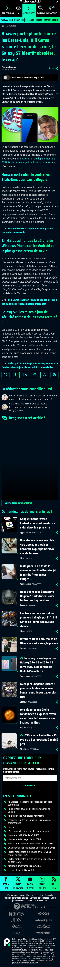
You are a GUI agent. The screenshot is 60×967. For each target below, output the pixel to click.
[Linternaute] (43, 920)
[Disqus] (30, 461)
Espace (23, 727)
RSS (54, 886)
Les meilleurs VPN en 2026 (21, 870)
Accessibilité (18, 901)
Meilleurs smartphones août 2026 (24, 865)
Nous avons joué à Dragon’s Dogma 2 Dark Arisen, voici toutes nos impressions (37, 596)
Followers (18, 886)
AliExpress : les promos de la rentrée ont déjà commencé (30, 803)
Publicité (7, 898)
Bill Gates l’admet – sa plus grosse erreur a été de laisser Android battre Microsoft (29, 302)
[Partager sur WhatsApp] (44, 375)
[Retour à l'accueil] (30, 1)
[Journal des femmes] (16, 914)
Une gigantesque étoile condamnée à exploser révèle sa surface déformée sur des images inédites (38, 716)
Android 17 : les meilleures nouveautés (27, 815)
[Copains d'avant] (43, 926)
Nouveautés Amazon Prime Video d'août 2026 (30, 843)
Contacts (49, 895)
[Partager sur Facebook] (15, 375)
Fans (6, 886)
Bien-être (51, 13)
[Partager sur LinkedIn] (25, 375)
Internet (47, 20)
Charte (53, 898)
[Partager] (56, 68)
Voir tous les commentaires (18, 503)
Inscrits (42, 886)
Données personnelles (39, 898)
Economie (29, 20)
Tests (22, 605)
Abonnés (30, 886)
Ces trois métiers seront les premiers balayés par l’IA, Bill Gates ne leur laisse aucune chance (38, 619)
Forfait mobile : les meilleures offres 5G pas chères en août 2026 (29, 853)
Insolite (39, 20)
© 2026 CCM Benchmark (36, 901)
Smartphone (25, 676)
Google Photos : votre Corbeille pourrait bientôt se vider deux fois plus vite (37, 523)
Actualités (29, 13)
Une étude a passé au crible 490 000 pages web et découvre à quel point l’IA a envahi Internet (37, 547)
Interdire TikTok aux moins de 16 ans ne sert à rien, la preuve (39, 641)
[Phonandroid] (7, 942)
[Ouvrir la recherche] (56, 2)
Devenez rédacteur (35, 895)
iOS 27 (11, 826)
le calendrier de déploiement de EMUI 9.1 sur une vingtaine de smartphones (28, 160)
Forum (41, 13)
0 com (51, 68)
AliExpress (24, 749)
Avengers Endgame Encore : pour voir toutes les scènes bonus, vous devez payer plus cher (38, 690)
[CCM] (43, 914)
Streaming (8, 13)
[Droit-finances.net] (16, 926)
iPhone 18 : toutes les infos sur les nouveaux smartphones (29, 821)
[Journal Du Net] (16, 920)
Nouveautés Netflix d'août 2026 (23, 835)
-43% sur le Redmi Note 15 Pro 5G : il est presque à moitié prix (39, 739)
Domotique (19, 20)
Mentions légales (20, 898)
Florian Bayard (9, 67)
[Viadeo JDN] (16, 932)
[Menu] (3, 2)
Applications (25, 532)
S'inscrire (30, 785)
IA (19, 13)
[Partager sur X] (6, 375)
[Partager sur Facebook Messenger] (35, 375)
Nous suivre (54, 375)
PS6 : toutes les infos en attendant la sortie (29, 831)
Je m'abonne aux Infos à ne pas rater (28, 77)
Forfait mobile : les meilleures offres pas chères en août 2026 (31, 860)
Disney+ (23, 702)
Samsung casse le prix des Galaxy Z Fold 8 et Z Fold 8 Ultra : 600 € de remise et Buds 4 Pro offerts (38, 664)
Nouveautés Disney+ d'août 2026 (24, 839)
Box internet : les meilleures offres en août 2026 (31, 847)
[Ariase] (43, 932)
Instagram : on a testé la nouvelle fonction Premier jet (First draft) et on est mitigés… (38, 572)
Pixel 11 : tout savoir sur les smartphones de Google (29, 810)
